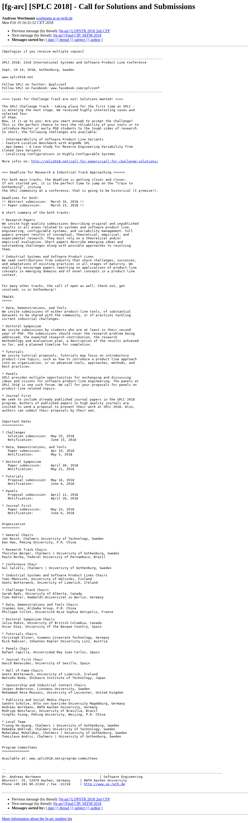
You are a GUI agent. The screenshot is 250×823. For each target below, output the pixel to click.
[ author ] (95, 40)
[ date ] (51, 40)
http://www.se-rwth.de (104, 784)
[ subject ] (79, 40)
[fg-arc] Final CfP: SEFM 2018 (77, 35)
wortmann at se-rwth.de (54, 18)
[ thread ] (64, 40)
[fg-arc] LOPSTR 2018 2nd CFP (84, 31)
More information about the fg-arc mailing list (37, 819)
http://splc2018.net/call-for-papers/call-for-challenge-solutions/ (94, 161)
